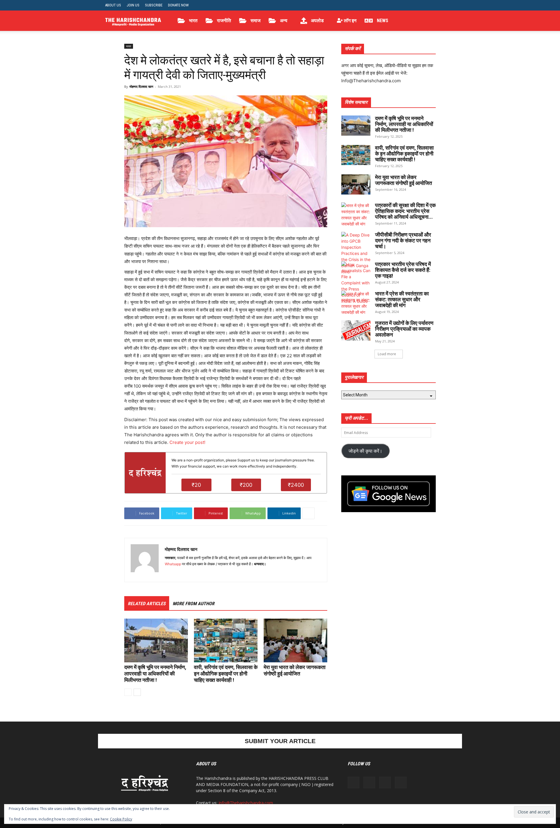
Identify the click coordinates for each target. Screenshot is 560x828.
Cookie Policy (121, 819)
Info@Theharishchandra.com (245, 803)
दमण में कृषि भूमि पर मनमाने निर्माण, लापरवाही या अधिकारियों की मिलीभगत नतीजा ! (155, 673)
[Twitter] (441, 5)
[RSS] (431, 5)
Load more (387, 353)
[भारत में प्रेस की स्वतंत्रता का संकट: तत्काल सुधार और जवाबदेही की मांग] (355, 303)
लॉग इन (349, 20)
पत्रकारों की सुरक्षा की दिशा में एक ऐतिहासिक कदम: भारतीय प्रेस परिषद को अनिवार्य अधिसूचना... (405, 211)
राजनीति (223, 20)
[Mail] (180, 573)
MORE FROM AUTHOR (193, 603)
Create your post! (187, 442)
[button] (448, 21)
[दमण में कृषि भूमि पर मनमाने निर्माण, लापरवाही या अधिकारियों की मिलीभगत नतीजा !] (156, 640)
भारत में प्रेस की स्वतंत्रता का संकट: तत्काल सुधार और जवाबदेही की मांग (402, 299)
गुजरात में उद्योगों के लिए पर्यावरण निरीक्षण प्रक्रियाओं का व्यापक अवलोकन (404, 329)
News (382, 20)
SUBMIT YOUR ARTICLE (280, 741)
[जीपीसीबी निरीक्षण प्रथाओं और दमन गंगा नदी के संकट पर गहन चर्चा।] (355, 253)
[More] (308, 513)
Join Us (133, 5)
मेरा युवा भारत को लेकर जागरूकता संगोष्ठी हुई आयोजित (295, 670)
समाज (254, 20)
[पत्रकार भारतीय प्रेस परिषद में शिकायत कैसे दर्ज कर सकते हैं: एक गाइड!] (355, 282)
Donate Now (178, 5)
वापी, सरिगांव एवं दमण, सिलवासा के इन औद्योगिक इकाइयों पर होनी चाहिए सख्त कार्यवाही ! (226, 673)
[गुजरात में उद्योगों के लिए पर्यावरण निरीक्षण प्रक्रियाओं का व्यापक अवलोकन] (355, 330)
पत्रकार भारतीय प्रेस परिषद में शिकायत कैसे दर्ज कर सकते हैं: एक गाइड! (403, 270)
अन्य (283, 20)
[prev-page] (128, 692)
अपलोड (317, 20)
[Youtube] (450, 5)
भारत (192, 20)
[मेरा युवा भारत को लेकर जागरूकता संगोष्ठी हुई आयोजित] (295, 640)
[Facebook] (421, 5)
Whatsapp (173, 564)
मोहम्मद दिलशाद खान (141, 86)
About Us (113, 5)
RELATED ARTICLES (147, 603)
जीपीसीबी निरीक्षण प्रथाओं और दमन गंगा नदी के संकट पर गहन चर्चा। (403, 240)
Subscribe (153, 5)
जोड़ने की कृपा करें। (365, 451)
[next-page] (137, 692)
